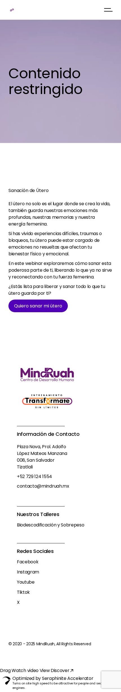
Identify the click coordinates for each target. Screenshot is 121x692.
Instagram (28, 572)
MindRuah (45, 643)
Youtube (26, 582)
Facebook (27, 562)
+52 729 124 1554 (34, 476)
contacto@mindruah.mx (43, 486)
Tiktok (23, 592)
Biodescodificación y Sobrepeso (50, 525)
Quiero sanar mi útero (38, 306)
